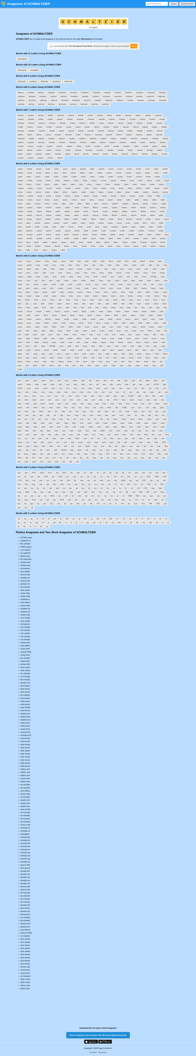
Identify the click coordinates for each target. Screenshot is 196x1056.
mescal (39, 215)
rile (47, 438)
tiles (130, 362)
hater (139, 292)
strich (154, 238)
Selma (45, 342)
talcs (115, 354)
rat (45, 496)
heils (71, 296)
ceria (52, 273)
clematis (32, 96)
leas (99, 415)
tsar (149, 458)
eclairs (78, 127)
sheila (85, 235)
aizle (103, 261)
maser (133, 315)
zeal (26, 462)
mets (115, 427)
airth (71, 261)
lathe (115, 304)
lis (120, 488)
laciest (120, 131)
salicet (154, 146)
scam (50, 442)
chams (118, 273)
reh (66, 496)
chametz (80, 119)
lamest (101, 200)
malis (20, 315)
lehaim (37, 204)
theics (20, 246)
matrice (103, 139)
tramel (152, 246)
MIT (148, 492)
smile (63, 350)
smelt (55, 350)
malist (76, 208)
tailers (67, 154)
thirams (145, 154)
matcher (82, 139)
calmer (109, 173)
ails (90, 381)
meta (99, 427)
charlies (118, 93)
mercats (134, 139)
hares (89, 292)
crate (62, 284)
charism (122, 119)
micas (72, 323)
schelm (141, 231)
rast (42, 435)
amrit (46, 265)
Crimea (68, 188)
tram (114, 458)
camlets (31, 119)
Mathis (48, 211)
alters (92, 169)
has (40, 484)
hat (47, 484)
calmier (21, 119)
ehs (61, 480)
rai (25, 496)
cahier (99, 173)
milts (140, 323)
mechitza (32, 100)
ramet (143, 327)
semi (133, 442)
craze (70, 284)
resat (35, 335)
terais (98, 242)
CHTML (153, 277)
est (137, 480)
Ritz (111, 438)
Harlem (21, 196)
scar (57, 442)
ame (136, 473)
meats (75, 319)
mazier (105, 211)
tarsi (27, 358)
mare (66, 423)
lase (19, 415)
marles (124, 208)
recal (119, 331)
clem (167, 392)
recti (142, 331)
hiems (156, 296)
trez (128, 458)
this (33, 458)
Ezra (124, 400)
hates (148, 292)
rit (117, 496)
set (102, 500)
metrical (54, 100)
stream (136, 238)
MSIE (102, 431)
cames (79, 269)
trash (43, 365)
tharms (153, 242)
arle (111, 384)
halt (34, 404)
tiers (115, 362)
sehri (28, 342)
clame (83, 281)
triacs (20, 250)
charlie (142, 119)
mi (100, 523)
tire (101, 458)
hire (94, 408)
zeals (137, 365)
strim (51, 354)
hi (30, 523)
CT (117, 519)
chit (96, 392)
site (138, 446)
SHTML (52, 346)
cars (75, 388)
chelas (39, 181)
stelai (102, 238)
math (138, 423)
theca (36, 362)
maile (92, 311)
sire (131, 446)
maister (129, 135)
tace (108, 450)
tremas (162, 246)
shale (94, 342)
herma (130, 296)
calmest (158, 115)
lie (114, 488)
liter (136, 308)
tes (85, 504)
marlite (31, 139)
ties (74, 458)
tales (131, 354)
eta (151, 480)
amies (29, 265)
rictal (97, 227)
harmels (42, 131)
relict (153, 223)
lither (80, 204)
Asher (20, 269)
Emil (34, 400)
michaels (64, 100)
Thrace (84, 246)
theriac (115, 154)
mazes (38, 319)
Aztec (53, 269)
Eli (75, 480)
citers (64, 184)
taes (130, 450)
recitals (130, 100)
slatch (140, 235)
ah (32, 519)
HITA (109, 408)
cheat (38, 277)
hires (36, 300)
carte (138, 269)
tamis (165, 354)
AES (64, 473)
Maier (84, 311)
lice (26, 419)
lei (89, 488)
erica (95, 288)
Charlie (152, 119)
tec (65, 504)
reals (93, 331)
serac (54, 342)
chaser (157, 177)
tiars (93, 362)
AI (43, 519)
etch (93, 400)
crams (44, 284)
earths (103, 188)
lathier (29, 135)
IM (54, 523)
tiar (40, 458)
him (102, 484)
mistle (84, 219)
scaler (103, 231)
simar (85, 346)
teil (115, 454)
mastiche (150, 96)
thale (156, 358)
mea (64, 492)
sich (102, 446)
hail (155, 400)
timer (138, 362)
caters (64, 177)
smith (80, 350)
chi (122, 477)
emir (42, 400)
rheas (66, 335)
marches (21, 139)
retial (62, 227)
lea (83, 488)
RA (119, 523)
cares (97, 269)
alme (148, 381)
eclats (121, 188)
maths (20, 319)
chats (29, 277)
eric (64, 400)
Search (174, 4)
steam (120, 350)
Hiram (27, 300)
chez (74, 392)
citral (81, 184)
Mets (123, 427)
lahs (106, 411)
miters (93, 219)
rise (85, 438)
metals (58, 215)
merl (74, 427)
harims (165, 192)
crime (120, 284)
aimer (63, 261)
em (148, 519)
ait (110, 473)
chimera (41, 123)
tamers (54, 242)
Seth (156, 442)
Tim (122, 504)
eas (40, 480)
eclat (44, 288)
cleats (152, 184)
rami (161, 431)
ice (135, 484)
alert (119, 261)
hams (51, 404)
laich (20, 304)
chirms (149, 181)
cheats (29, 181)
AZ (85, 519)
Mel (85, 492)
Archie (138, 169)
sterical (41, 104)
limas (105, 308)
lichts (55, 204)
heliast (80, 131)
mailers (119, 135)
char (43, 392)
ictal (60, 300)
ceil (135, 388)
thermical (68, 81)
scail (87, 338)
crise (137, 284)
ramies (47, 223)
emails (156, 188)
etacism (126, 127)
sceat (128, 338)
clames (117, 184)
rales (135, 327)
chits (136, 277)
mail (157, 419)
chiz (103, 392)
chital (20, 184)
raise (119, 327)
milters (93, 142)
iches (52, 300)
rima (54, 438)
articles (41, 93)
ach (26, 473)
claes (66, 281)
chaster (162, 119)
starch (93, 238)
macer (20, 311)
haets (153, 288)
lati (55, 415)
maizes (48, 208)
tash (56, 454)
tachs (76, 354)
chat (58, 392)
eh (136, 519)
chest (63, 277)
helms (95, 296)
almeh (142, 261)
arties (64, 173)
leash (20, 308)
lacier (83, 200)
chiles (84, 181)
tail (144, 450)
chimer (103, 181)
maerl (75, 311)
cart (82, 388)
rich (26, 438)
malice (67, 208)
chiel (79, 277)
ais (104, 473)
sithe (101, 346)
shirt (35, 346)
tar (38, 504)
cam (74, 477)
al (48, 519)
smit (55, 450)
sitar (93, 346)
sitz (151, 446)
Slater (158, 235)
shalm (103, 342)
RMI (130, 496)
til (116, 504)
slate (140, 346)
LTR (145, 488)
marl (81, 423)
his (109, 484)
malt (50, 423)
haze (112, 404)
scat (65, 442)
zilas (154, 365)
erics (111, 288)
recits (128, 223)
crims (129, 284)
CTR (20, 480)
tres (121, 458)
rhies (75, 335)
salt (162, 438)
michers (83, 142)
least (28, 308)
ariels (156, 169)
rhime (83, 335)
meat (20, 427)
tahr (137, 450)
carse (130, 269)
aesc (67, 381)
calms (61, 269)
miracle (112, 142)
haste (131, 292)
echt (122, 396)
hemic (113, 296)
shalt (112, 342)
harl (66, 404)
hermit (122, 196)
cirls (35, 281)
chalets (70, 119)
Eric (71, 400)
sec (76, 500)
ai (37, 519)
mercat (153, 211)
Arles (126, 265)
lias (19, 419)
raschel (49, 146)
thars (28, 362)
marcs (54, 315)
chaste (20, 181)
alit (140, 381)
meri (66, 427)
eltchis (96, 127)
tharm (20, 362)
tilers (118, 246)
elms (161, 396)
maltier (149, 135)
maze (154, 423)
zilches (50, 158)
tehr (107, 454)
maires (30, 208)
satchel (29, 150)
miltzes (102, 142)
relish (161, 223)
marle (81, 315)
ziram (20, 369)
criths (95, 188)
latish (163, 200)
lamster (140, 131)
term (143, 454)
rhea (146, 435)
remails (116, 146)
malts (28, 315)
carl (60, 388)
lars (156, 411)
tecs (100, 454)
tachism (58, 154)
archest (71, 115)
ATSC (20, 388)
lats (61, 415)
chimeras (151, 93)
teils (92, 358)
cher (66, 392)
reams (101, 331)
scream (30, 235)
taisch (36, 242)
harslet (52, 131)
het (83, 484)
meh (71, 492)
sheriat (140, 150)
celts (44, 273)
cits (144, 392)
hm (37, 523)
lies (46, 419)
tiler (122, 362)
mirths (20, 219)
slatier (20, 154)
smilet (57, 238)
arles (118, 265)
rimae (138, 335)
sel (89, 500)
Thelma (47, 246)
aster (37, 269)
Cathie (74, 177)
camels (119, 173)
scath (120, 338)
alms (156, 381)
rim (111, 496)
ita (32, 488)
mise (72, 431)
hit (116, 484)
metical (165, 139)
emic (26, 400)
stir (101, 450)
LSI (138, 488)
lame (128, 411)
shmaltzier (35, 70)
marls (89, 315)
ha (19, 523)
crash (53, 284)
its (38, 488)
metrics (20, 142)
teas (85, 454)
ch (104, 519)
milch (115, 323)
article (109, 115)
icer (132, 408)
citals (56, 184)
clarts (134, 184)
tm (41, 526)
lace (84, 411)
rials (91, 335)
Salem (36, 338)
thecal (162, 242)
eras (57, 400)
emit (49, 400)
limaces (88, 135)
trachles (95, 104)
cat (88, 477)
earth (36, 288)
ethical (135, 127)
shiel (163, 342)
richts (89, 227)
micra (98, 323)
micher (124, 215)
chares (120, 177)
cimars (47, 184)
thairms (96, 154)
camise (128, 173)
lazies (28, 204)
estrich (116, 127)
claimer (111, 123)
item (63, 411)
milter (161, 215)
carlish (40, 119)
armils (29, 173)
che (115, 477)
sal (164, 496)
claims (98, 184)
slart (132, 346)
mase (105, 423)
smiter (76, 238)
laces (147, 300)
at (79, 519)
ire (155, 484)
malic (162, 311)
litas (128, 308)
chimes (113, 181)
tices (108, 362)
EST (144, 480)
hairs (20, 292)
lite (95, 419)
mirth (164, 323)
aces (27, 381)
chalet (110, 177)
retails (136, 146)
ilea (154, 408)
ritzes (105, 227)
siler (77, 346)
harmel (30, 196)
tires (154, 362)
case (90, 388)
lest (149, 415)
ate (38, 477)
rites (154, 335)
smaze (37, 350)
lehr (129, 415)
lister (64, 204)
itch (56, 411)
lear (84, 415)
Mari (74, 423)
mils (34, 431)
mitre (79, 327)
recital (87, 146)
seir (125, 442)
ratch (20, 331)
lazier (20, 204)
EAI (27, 480)
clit (19, 396)
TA (24, 526)
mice (139, 427)
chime (104, 277)
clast (125, 281)
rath (56, 435)
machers (98, 135)
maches (125, 204)
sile (109, 446)
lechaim (58, 135)
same (20, 442)
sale (155, 438)
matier (57, 211)
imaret (29, 200)
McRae (48, 319)
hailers (145, 127)
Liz (132, 488)
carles (165, 173)
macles (135, 204)
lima (53, 419)
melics (134, 211)
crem (34, 396)
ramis (160, 327)
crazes (39, 188)
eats (115, 396)
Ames (28, 384)
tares (20, 358)
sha (116, 500)
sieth (69, 346)
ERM (123, 480)
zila (63, 462)
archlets (31, 93)
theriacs (73, 104)
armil (143, 265)
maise (126, 311)
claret (126, 184)
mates (159, 315)
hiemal (132, 196)
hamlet (145, 192)
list (89, 419)
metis (63, 323)
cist (130, 392)
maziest (123, 139)
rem (79, 496)
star (72, 450)
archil (147, 169)
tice (47, 458)
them (20, 458)
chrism (28, 184)
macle (66, 311)
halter (136, 192)
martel (133, 208)
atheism (128, 115)
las (70, 488)
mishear (122, 142)
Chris (144, 277)
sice (95, 446)
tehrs (85, 358)
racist (20, 223)
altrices (20, 93)
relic (165, 331)
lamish (110, 200)
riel (33, 438)
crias (104, 284)
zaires (44, 250)
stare (104, 350)
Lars (164, 411)
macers (105, 204)
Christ (38, 184)
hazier (76, 196)
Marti (116, 315)
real (78, 435)
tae (19, 504)
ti (35, 526)
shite (43, 346)
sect (111, 442)
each (78, 396)
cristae (39, 127)
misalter (98, 100)
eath (107, 396)
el (142, 519)
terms (131, 358)
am (55, 519)
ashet (29, 269)
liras (121, 308)
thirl (77, 362)
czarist (68, 127)
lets (156, 415)
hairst (92, 192)
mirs (64, 431)
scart (112, 338)
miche (81, 323)
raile (103, 327)
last (34, 415)
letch (67, 308)
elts (19, 400)
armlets (100, 115)
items (115, 300)
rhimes (71, 227)
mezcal (95, 215)
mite (94, 431)
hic (89, 484)
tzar (156, 458)
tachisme (62, 104)
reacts (91, 223)
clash (117, 281)
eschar (38, 192)
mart (97, 423)
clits (27, 284)
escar (119, 288)
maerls (145, 204)
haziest (71, 131)
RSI (137, 496)
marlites (139, 96)
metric (76, 215)
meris (144, 319)
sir (143, 500)
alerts (74, 169)
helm (157, 404)
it (71, 523)
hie (96, 484)
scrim (20, 342)
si (162, 523)
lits (108, 419)
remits (37, 227)
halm (27, 404)
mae (19, 492)
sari (27, 442)
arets (62, 265)
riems (122, 335)
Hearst (86, 196)
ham (33, 484)
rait (146, 431)
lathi (123, 304)
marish (114, 208)
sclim (137, 338)
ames (20, 384)
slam (20, 450)
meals (57, 319)
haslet (39, 196)
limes (113, 308)
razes (60, 331)
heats (62, 296)
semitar (121, 150)
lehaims (68, 135)
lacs (91, 411)
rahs (126, 431)
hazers (67, 196)
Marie (72, 315)
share (129, 342)
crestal (20, 127)
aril (97, 384)
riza (119, 438)
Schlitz (68, 150)
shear (155, 342)
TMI (150, 504)
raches (139, 219)
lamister (85, 96)
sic (130, 500)
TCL (51, 504)
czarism (59, 127)
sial (79, 446)
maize (144, 311)
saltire (20, 150)
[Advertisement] (84, 1008)
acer (19, 381)
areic (54, 265)
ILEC (162, 408)
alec (126, 381)
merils (162, 211)
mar (41, 492)
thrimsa (155, 154)
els (88, 480)
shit (65, 446)
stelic (119, 238)
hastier (61, 131)
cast (105, 388)
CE (98, 519)
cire (117, 392)
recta (134, 331)
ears (92, 396)
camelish (62, 93)
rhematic (151, 100)
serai (62, 342)
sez (109, 500)
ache (35, 381)
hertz (148, 296)
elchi (52, 288)
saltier (163, 146)
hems (20, 408)
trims (89, 365)
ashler (82, 173)
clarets (120, 123)
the (91, 504)
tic (104, 504)
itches (47, 200)
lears (165, 304)
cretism (30, 127)
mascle (143, 208)
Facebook (93, 1052)
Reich (150, 331)
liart (82, 308)
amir (45, 384)
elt (95, 480)
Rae (162, 492)
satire (86, 231)
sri (162, 500)
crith (145, 284)
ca (91, 519)
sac (144, 496)
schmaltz (162, 100)
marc (58, 423)
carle (114, 269)
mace (115, 419)
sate (35, 442)
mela (35, 427)
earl (85, 396)
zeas (34, 462)
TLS (143, 504)
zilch (162, 365)
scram (154, 338)
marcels (159, 135)
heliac (104, 196)
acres (47, 261)
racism (166, 219)
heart (46, 296)
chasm (20, 277)
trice (74, 365)
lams (136, 411)
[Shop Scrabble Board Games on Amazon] (93, 28)
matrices (21, 100)
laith (42, 304)
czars (160, 284)
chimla (123, 181)
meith (84, 319)
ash (31, 477)
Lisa (81, 419)
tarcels (86, 154)
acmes (37, 261)
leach (147, 304)
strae (36, 354)
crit (63, 396)
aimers (39, 169)
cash (98, 388)
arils (93, 265)
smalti (20, 238)
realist (78, 146)
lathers (20, 135)
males (153, 311)
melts (110, 319)
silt (116, 446)
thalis (134, 242)
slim (34, 450)
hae (19, 484)
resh (124, 435)
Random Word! (187, 4)
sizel (116, 346)
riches (80, 227)
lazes (139, 304)
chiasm (67, 181)
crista (86, 188)
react (77, 331)
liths (158, 308)
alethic (50, 115)
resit (42, 335)
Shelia (103, 235)
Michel (114, 215)
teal (63, 454)
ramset (56, 223)
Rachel (129, 219)
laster (128, 200)
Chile (95, 277)
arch (60, 384)
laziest (48, 135)
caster (47, 177)
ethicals (63, 96)
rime (62, 438)
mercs (127, 319)
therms (57, 246)
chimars (31, 123)
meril (136, 319)
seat (96, 442)
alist (134, 261)
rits (98, 438)
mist (87, 431)
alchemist (21, 81)
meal (163, 423)
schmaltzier (22, 59)
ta (18, 526)
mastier (72, 139)
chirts (158, 181)
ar (61, 519)
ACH (34, 473)
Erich (103, 288)
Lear (91, 415)
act (57, 473)
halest (110, 192)
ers (130, 480)
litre (165, 308)
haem (132, 400)
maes (149, 419)
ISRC (41, 411)
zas (165, 504)
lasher (119, 200)
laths (131, 304)
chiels (76, 181)
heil (142, 404)
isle (33, 411)
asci (147, 384)
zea (19, 507)
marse (98, 315)
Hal (26, 484)
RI (131, 523)
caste (154, 269)
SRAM (63, 450)
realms (101, 223)
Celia (36, 273)
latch (100, 304)
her (69, 484)
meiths (124, 211)
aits (118, 381)
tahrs (92, 354)
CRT (165, 477)
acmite (29, 169)
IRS (162, 484)
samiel (39, 231)
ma (87, 523)
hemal (104, 296)
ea (130, 519)
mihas (106, 323)
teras (123, 358)
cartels (50, 119)
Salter (159, 227)
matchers (161, 96)
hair (162, 400)
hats (104, 404)
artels (47, 173)
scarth (122, 231)
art (25, 477)
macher (115, 204)
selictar (31, 104)
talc (157, 450)
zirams (54, 250)
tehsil (89, 242)
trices (36, 250)
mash (114, 423)
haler (28, 292)
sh (157, 523)
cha (108, 477)
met (100, 492)
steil (136, 350)
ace (19, 473)
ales (133, 381)
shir (58, 446)
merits (20, 215)
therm (69, 362)
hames (70, 292)
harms (114, 292)
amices (101, 169)
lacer (139, 300)
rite (92, 438)
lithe (150, 308)
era (108, 480)
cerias (83, 177)
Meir (27, 427)
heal (120, 404)
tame (26, 454)
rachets (21, 146)
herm (35, 408)
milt (41, 431)
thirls (75, 246)
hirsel (141, 196)
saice (20, 338)
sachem (114, 227)
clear (141, 281)
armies (20, 173)
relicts (106, 146)
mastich (62, 139)
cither (72, 184)
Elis (153, 396)
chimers (52, 123)
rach (118, 431)
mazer (29, 319)
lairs (35, 304)
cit (141, 477)
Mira (48, 431)
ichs (147, 408)
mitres (119, 219)
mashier (51, 139)
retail (54, 227)
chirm (120, 277)
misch (28, 327)
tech (93, 454)
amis (52, 384)
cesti (85, 273)
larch (68, 304)
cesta (77, 273)
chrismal (162, 93)
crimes (77, 188)
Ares (83, 384)
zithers (59, 158)
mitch (46, 327)
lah (50, 488)
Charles (132, 119)
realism (69, 146)
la (76, 523)
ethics (65, 192)
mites (70, 327)
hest (51, 408)
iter (70, 411)
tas (44, 504)
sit (149, 500)
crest (96, 284)
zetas (146, 365)
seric (78, 342)
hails (161, 288)
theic (45, 362)
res (86, 496)
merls (161, 319)
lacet (155, 300)
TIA (98, 504)
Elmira (139, 188)
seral (70, 342)
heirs (79, 296)
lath (48, 415)
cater (163, 269)
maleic (58, 208)
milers (152, 215)
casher (38, 177)
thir (27, 458)
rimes (146, 335)
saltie (20, 231)
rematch (126, 146)
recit (126, 331)
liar (163, 415)
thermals (84, 104)
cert (164, 388)
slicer (167, 235)
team (71, 454)
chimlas (62, 123)
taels (84, 354)
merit (153, 319)
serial (66, 235)
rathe (43, 331)
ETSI (116, 400)
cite (137, 392)
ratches (59, 146)
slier (155, 346)
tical (100, 362)
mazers (95, 211)
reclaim (97, 146)
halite (119, 192)
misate (48, 219)
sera (141, 442)
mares (63, 315)
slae (166, 446)
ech (54, 480)
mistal (66, 219)
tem (78, 504)
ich (142, 484)
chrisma (82, 123)
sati (42, 442)
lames (59, 304)
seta (148, 442)
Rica (167, 435)
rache (95, 327)
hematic (91, 131)
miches (133, 215)
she (123, 500)
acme (43, 381)
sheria (121, 235)
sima (123, 446)
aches (28, 261)
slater (149, 235)
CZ (124, 519)
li (81, 523)
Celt (157, 388)
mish (79, 431)
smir (48, 450)
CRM (157, 477)
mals (43, 423)
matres (76, 211)
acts (59, 381)
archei (119, 169)
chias (71, 277)
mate (130, 423)
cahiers (148, 115)
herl (27, 408)
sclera (20, 235)
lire (75, 419)
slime (163, 346)
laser (92, 304)
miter (62, 327)
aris (104, 384)
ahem (75, 381)
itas (49, 411)
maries (105, 208)
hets (58, 408)
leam (76, 415)
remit (27, 335)
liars (75, 308)
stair (88, 350)
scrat (162, 338)
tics (61, 458)
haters (48, 196)
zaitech (40, 158)
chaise (101, 177)
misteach (108, 100)
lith (101, 419)
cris (56, 396)
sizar (109, 346)
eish (139, 396)
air (98, 473)
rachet (148, 219)
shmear (131, 235)
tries (81, 365)
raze (71, 435)
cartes (28, 177)
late (41, 415)
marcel (86, 208)
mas (49, 492)
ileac (76, 300)
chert (54, 277)
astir (45, 269)
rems (116, 435)
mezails (31, 142)
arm (163, 473)
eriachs (106, 127)
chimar (94, 181)
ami (143, 473)
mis (133, 492)
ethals (56, 192)
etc (158, 480)
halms (44, 292)
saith (28, 338)
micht (90, 323)
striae (145, 238)
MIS (140, 492)
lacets (65, 200)
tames (148, 354)
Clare (101, 281)
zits (77, 462)
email (69, 288)
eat (47, 480)
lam (57, 488)
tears (69, 358)
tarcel (72, 242)
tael (122, 450)
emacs (60, 288)
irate (84, 300)
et (166, 519)
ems (101, 480)
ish (19, 488)
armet (134, 265)
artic (158, 265)
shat (28, 446)
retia (58, 335)
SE (150, 523)
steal (112, 350)
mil (114, 492)
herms (139, 296)
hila (73, 408)
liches (47, 204)
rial (153, 435)
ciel (110, 392)
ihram (68, 300)
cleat (149, 281)
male (20, 423)
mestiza (155, 139)
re (125, 523)
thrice (93, 246)
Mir (127, 492)
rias (159, 435)
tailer (28, 242)
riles (130, 335)
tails (100, 354)
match (142, 315)
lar (64, 488)
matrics (113, 139)
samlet (67, 231)
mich (147, 427)
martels (41, 139)
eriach (166, 188)
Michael (72, 142)
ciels (162, 277)
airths (56, 169)
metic (55, 323)
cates (20, 273)
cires (28, 281)
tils (87, 458)
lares (76, 304)
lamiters (96, 96)
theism (37, 246)
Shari (138, 342)
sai (158, 496)
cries (112, 284)
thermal (125, 154)
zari (163, 458)
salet (45, 338)
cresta (58, 188)
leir (136, 415)
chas (51, 392)
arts (140, 384)
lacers (56, 200)
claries (129, 123)
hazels (58, 196)
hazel (156, 292)
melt (51, 427)
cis (135, 477)
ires (19, 411)
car (81, 477)
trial (66, 365)
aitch (95, 261)
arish (109, 265)
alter (160, 261)
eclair (112, 188)
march (36, 315)
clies (165, 281)
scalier (39, 150)
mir (120, 492)
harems (155, 192)
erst (78, 400)
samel (69, 338)
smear (46, 350)
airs (105, 381)
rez (99, 496)
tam (31, 504)
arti (134, 384)
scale (95, 338)
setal (86, 342)
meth (107, 427)
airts (79, 261)
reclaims (140, 100)
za (47, 526)
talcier (76, 154)
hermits (101, 131)
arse (127, 384)
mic (107, 492)
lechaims (106, 96)
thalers (105, 154)
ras (39, 496)
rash (35, 435)
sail (133, 438)
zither (63, 250)
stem (79, 450)
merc (59, 427)
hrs (122, 484)
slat (27, 450)
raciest (30, 146)
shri (72, 446)
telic (107, 358)
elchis (130, 188)
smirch (67, 238)
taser (35, 358)
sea (69, 500)
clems (157, 281)
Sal (19, 500)
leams (156, 304)
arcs (68, 384)
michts (143, 215)
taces (59, 354)
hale (19, 404)
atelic (91, 173)
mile (27, 431)
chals (110, 273)
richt (106, 335)
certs (60, 273)
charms (139, 177)
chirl (112, 277)
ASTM (156, 384)
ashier (73, 173)
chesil (57, 181)
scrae (145, 338)
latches (160, 131)
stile (160, 350)
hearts (95, 196)
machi (48, 311)
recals (110, 223)
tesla (139, 358)
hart (82, 404)
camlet (138, 173)
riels (114, 335)
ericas (20, 192)
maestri (109, 135)
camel (70, 269)
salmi (61, 338)
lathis (154, 200)
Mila (19, 431)
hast (89, 404)
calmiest (51, 93)
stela (144, 350)
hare (59, 404)
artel (150, 265)
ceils (28, 273)
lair (120, 411)
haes (140, 400)
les (95, 488)
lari (150, 411)
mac (153, 488)
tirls (161, 362)
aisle (87, 261)
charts (148, 177)
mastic (29, 211)
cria (41, 396)
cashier (60, 119)
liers (97, 308)
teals (52, 358)
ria (105, 496)
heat (135, 404)
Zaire (113, 365)
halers (101, 192)
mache (39, 311)
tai (25, 504)
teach (43, 358)
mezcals (41, 142)
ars (19, 477)
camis (88, 269)
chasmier (139, 93)
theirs (29, 246)
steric (127, 238)
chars (145, 273)
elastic (87, 127)
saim (141, 438)
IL (48, 523)
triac (59, 365)
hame (42, 404)
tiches (110, 246)
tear (78, 454)
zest (49, 462)
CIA (128, 477)
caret (106, 269)
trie (136, 458)
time (94, 458)
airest (48, 169)
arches (129, 169)
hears (37, 296)
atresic (138, 115)
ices (140, 408)
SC (144, 523)
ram (32, 496)
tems (136, 454)
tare (41, 454)
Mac (160, 488)
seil (118, 442)
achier (20, 169)
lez (108, 488)
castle (56, 177)
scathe (131, 231)
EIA (68, 480)
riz (123, 496)
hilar (165, 296)
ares (75, 384)
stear (129, 350)
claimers (21, 96)
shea (36, 446)
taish (108, 354)
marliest (129, 96)
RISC (77, 438)
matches (93, 139)
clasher (139, 123)
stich (152, 350)
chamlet (101, 119)
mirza (20, 327)
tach (115, 450)
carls (122, 269)
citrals (101, 123)
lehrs (44, 308)
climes (161, 184)
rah (19, 496)
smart (28, 350)
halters (164, 127)
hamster (31, 131)
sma (155, 500)
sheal (146, 342)
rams (20, 435)
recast (119, 223)
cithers (92, 123)
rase (27, 435)
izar (77, 411)
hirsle (150, 196)
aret (90, 384)
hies (65, 408)
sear (88, 442)
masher (153, 208)
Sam (34, 500)
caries (156, 173)
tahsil (20, 242)
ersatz (29, 192)
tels (128, 454)
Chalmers (85, 93)
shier (20, 346)
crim (49, 396)
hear (128, 404)
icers (44, 300)
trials (28, 250)
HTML (124, 408)
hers (43, 408)
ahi (71, 473)
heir (149, 404)
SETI (164, 442)
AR (67, 519)
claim (75, 281)
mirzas (29, 219)
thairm (106, 242)
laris (84, 304)
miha (163, 427)
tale (164, 450)
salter (151, 227)
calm (29, 388)
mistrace (119, 100)
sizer (124, 346)
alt (129, 473)
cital (43, 281)
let (102, 488)
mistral (142, 142)
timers (127, 246)
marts (124, 315)
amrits (110, 169)
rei (73, 496)
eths (101, 400)
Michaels (76, 100)
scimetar (21, 104)
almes (151, 261)
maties (67, 211)
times (146, 362)
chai (19, 392)
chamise (91, 119)
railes (28, 223)
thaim (148, 358)
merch (118, 319)
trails (144, 246)
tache (67, 354)
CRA (149, 477)
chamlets (96, 93)
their (52, 362)
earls (20, 288)
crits (152, 284)
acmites (31, 115)
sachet (124, 227)
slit (41, 450)
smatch (29, 238)
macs (132, 419)
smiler (48, 238)
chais (101, 273)
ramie (151, 327)
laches (74, 200)
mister (75, 219)
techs (77, 358)
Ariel (78, 265)
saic (126, 438)
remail (28, 227)
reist (158, 331)
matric (85, 211)
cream (78, 284)
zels (41, 462)
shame (120, 342)
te (30, 526)
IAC (128, 484)
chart (154, 273)
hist (101, 408)
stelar (110, 238)
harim (97, 292)
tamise (63, 242)
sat (47, 500)
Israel (38, 200)
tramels (21, 158)
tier (67, 458)
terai (115, 358)
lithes (88, 204)
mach (124, 419)
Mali (35, 423)
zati (19, 462)
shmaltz (150, 150)
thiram (66, 246)
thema (60, 362)
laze (68, 415)
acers (20, 261)
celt (149, 388)
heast (54, 296)
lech (113, 415)
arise (101, 265)
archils (80, 115)
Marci (46, 315)
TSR (158, 504)
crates (30, 188)
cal (67, 477)
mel (78, 492)
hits (116, 408)
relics (145, 223)
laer (99, 411)
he (25, 523)
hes (76, 484)
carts (146, 269)
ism (25, 488)
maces (29, 311)
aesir (55, 261)
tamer (139, 354)
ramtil (65, 223)
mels (43, 427)
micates (52, 142)
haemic (74, 192)
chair (93, 273)
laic (113, 411)
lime (61, 419)
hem (62, 484)
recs (94, 435)
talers (45, 242)
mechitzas (56, 81)
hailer (83, 192)
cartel (20, 177)
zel (26, 507)
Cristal (49, 127)
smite (72, 350)
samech (29, 231)
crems (88, 284)
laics (27, 304)
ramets (37, 223)
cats (120, 388)
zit (32, 507)
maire (109, 311)
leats (36, 308)
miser (37, 327)
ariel (70, 265)
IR (60, 523)
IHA (148, 484)
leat (106, 415)
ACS (50, 473)
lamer (50, 304)
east (100, 396)
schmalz (78, 150)
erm (115, 480)
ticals (101, 246)
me (94, 523)
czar (69, 396)
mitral (111, 219)
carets (147, 173)
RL (137, 523)
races (87, 327)
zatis (129, 365)
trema (51, 365)
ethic (135, 288)
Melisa (143, 211)
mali (27, 423)
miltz (148, 323)
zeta (56, 462)
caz (94, 477)
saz (54, 500)
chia (81, 392)
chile (87, 277)
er (154, 519)
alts (163, 381)
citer (50, 281)
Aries (86, 265)
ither (123, 300)
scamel (113, 231)
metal (38, 323)
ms (112, 523)
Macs (141, 419)
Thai (159, 454)
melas (93, 319)
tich (54, 458)
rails (111, 327)
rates (35, 331)
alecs (111, 261)
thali (163, 358)
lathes (145, 200)
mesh (91, 427)
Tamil (157, 354)
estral (47, 192)
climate (149, 123)
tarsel (81, 242)
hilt (80, 408)
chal (27, 392)
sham (20, 446)
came (37, 388)
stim (94, 450)
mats (146, 423)
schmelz (100, 150)
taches (162, 238)
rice (19, 438)
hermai (113, 196)
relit (19, 335)
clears (143, 184)
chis (89, 392)
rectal (136, 223)
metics (67, 215)
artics (56, 173)
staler (85, 238)
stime (20, 354)
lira (68, 419)
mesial (48, 215)
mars (90, 423)
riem (40, 438)
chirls (140, 181)
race (110, 431)
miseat (57, 219)
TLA (135, 504)
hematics (74, 96)
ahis (83, 381)
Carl (68, 388)
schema (151, 231)
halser (127, 192)
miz (155, 492)
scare (104, 338)
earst (28, 288)
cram (26, 396)
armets (165, 169)
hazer (165, 292)
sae (151, 496)
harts (123, 292)
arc (150, 473)
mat (56, 492)
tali (19, 454)
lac (44, 488)
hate (97, 404)
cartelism (33, 81)
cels (142, 388)
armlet (38, 173)
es (160, 519)
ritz (105, 438)
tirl (108, 458)
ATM (46, 477)
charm (136, 273)
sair (148, 438)
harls (106, 292)
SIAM (87, 446)
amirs (38, 265)
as (73, 519)
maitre (39, 208)
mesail (29, 215)
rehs (101, 435)
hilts (19, 300)
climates (42, 96)
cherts (48, 181)
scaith (94, 231)
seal (72, 442)
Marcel (95, 208)
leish (59, 308)
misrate (133, 142)
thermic (135, 154)
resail (46, 227)
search (48, 235)
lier (39, 419)
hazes (20, 296)
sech (104, 442)
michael (62, 142)
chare (128, 273)
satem (78, 338)
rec (59, 496)
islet (100, 300)
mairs (118, 311)
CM (110, 519)
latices (39, 135)
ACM (42, 473)
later (107, 304)
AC (19, 519)
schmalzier (22, 70)
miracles (87, 100)
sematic (110, 150)
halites (154, 127)
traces (136, 246)
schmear (89, 150)
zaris (122, 365)
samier (48, 231)
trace (20, 365)
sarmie (77, 231)
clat (159, 392)
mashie (163, 208)
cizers (89, 184)
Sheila (94, 235)
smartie (39, 154)
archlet (90, 115)
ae (25, 519)
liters (72, 204)
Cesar (68, 273)
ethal (127, 288)
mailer (163, 204)
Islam (92, 300)
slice (148, 346)
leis (142, 415)
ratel (27, 331)
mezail (85, 215)
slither (29, 154)
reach (68, 331)
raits (127, 327)
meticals (43, 100)
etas (86, 400)
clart (109, 281)
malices (139, 135)
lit (125, 488)
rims (69, 438)
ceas (128, 388)
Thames (143, 242)
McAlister (44, 81)
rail (133, 431)
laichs (91, 200)
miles (132, 323)
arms (119, 384)
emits (86, 288)
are (157, 473)
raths (52, 331)
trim (142, 458)
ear (34, 480)
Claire (107, 184)
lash (27, 415)
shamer (76, 235)
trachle (164, 154)
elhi (146, 396)
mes (93, 492)
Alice (127, 261)
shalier (130, 150)
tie (110, 504)
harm (74, 404)
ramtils (39, 146)
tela (121, 454)
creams (49, 188)
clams (92, 281)
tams (34, 454)
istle (107, 300)
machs (57, 311)
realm (85, 331)
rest (131, 435)
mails (101, 311)
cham (35, 392)
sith (144, 446)
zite (70, 462)
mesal (20, 323)
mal (34, 492)
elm (81, 480)
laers (163, 300)
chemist (21, 123)
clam (152, 392)
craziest (53, 96)
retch (50, 335)
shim (51, 446)
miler (124, 323)
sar (41, 500)
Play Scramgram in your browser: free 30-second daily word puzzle (98, 1035)
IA (43, 523)
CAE (60, 477)
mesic (29, 323)
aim (91, 473)
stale (96, 350)
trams (35, 365)
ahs (78, 473)
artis (165, 265)
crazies (159, 123)
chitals (72, 123)
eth (164, 480)
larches (150, 131)
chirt (128, 277)
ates (164, 384)
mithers (163, 142)
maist (135, 311)
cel (101, 477)
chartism (128, 93)
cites (58, 281)
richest (145, 146)
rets (138, 435)
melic (101, 319)
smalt (20, 350)
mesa (82, 427)
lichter (78, 135)
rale (153, 431)
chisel (166, 181)
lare (143, 411)
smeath (39, 238)
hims (87, 408)
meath (66, 319)
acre (51, 381)
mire (56, 431)
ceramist (73, 93)
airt (112, 381)
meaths (115, 211)
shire (28, 346)
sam (26, 500)
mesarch (144, 139)
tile (81, 458)
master (20, 211)
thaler (115, 242)
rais (139, 431)
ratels (83, 223)
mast (122, 423)
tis (129, 504)
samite (58, 231)
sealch (39, 235)
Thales (125, 242)
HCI (54, 484)
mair (165, 419)
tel (71, 504)
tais (150, 450)
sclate (161, 231)
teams (60, 358)
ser (96, 500)
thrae (85, 362)
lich (33, 419)
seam (80, 442)
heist (87, 296)
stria (43, 354)
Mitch (54, 327)
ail (85, 473)
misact (38, 219)
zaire (105, 365)
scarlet (48, 150)
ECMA (131, 396)
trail (27, 365)
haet (148, 400)
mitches (152, 142)
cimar (20, 281)
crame (35, 284)
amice (20, 265)
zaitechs (105, 104)
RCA (52, 496)
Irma (26, 411)
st (168, 523)
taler (123, 354)
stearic (48, 154)
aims (98, 381)
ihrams (20, 200)
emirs (78, 288)
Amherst (60, 115)
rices (99, 335)
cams (45, 388)
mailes (20, 208)
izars (131, 300)
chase (162, 273)
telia (100, 358)
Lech (121, 415)
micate (105, 215)
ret (93, 496)
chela (46, 277)
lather (137, 200)
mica (131, 427)
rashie (74, 223)
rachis (157, 219)
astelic (118, 115)
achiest (20, 115)
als (123, 473)
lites (143, 308)
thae (151, 454)
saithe (142, 227)
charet (129, 177)
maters (39, 211)
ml (106, 523)
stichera (51, 104)
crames (21, 188)
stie (87, 450)
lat (77, 488)
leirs (52, 308)
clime (20, 284)
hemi (165, 404)
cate (113, 388)
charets (112, 119)
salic (53, 338)
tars (48, 454)
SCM (62, 500)
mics (155, 427)
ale (116, 473)
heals (29, 296)
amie (37, 384)
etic (108, 400)
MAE (27, 492)
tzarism (30, 158)
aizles (65, 169)
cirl (124, 392)
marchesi (118, 96)
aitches (41, 115)
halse (53, 292)
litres (96, 204)
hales (36, 292)
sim (136, 500)
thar (166, 454)
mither (102, 219)
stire (27, 354)
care (53, 388)
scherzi (58, 150)
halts (62, 292)
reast (111, 331)
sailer (133, 227)
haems (144, 288)
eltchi (148, 188)
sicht (61, 346)
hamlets (21, 131)
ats (53, 477)
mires (156, 323)
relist (20, 227)
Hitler (158, 196)
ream (86, 435)
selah (36, 342)
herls (122, 296)
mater (151, 315)
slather (159, 150)
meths (46, 323)
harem (79, 292)
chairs (92, 177)
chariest (107, 93)
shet (43, 446)
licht (89, 308)
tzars (97, 365)
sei (83, 500)
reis (108, 435)
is (66, 523)
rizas (162, 335)
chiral (132, 181)
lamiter (130, 131)
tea (59, 504)
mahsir (154, 204)
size (158, 446)
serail (58, 235)
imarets (111, 131)
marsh (107, 315)
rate (49, 435)
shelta (112, 235)
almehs (83, 169)
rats (63, 435)
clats (133, 281)
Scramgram (102, 1052)
